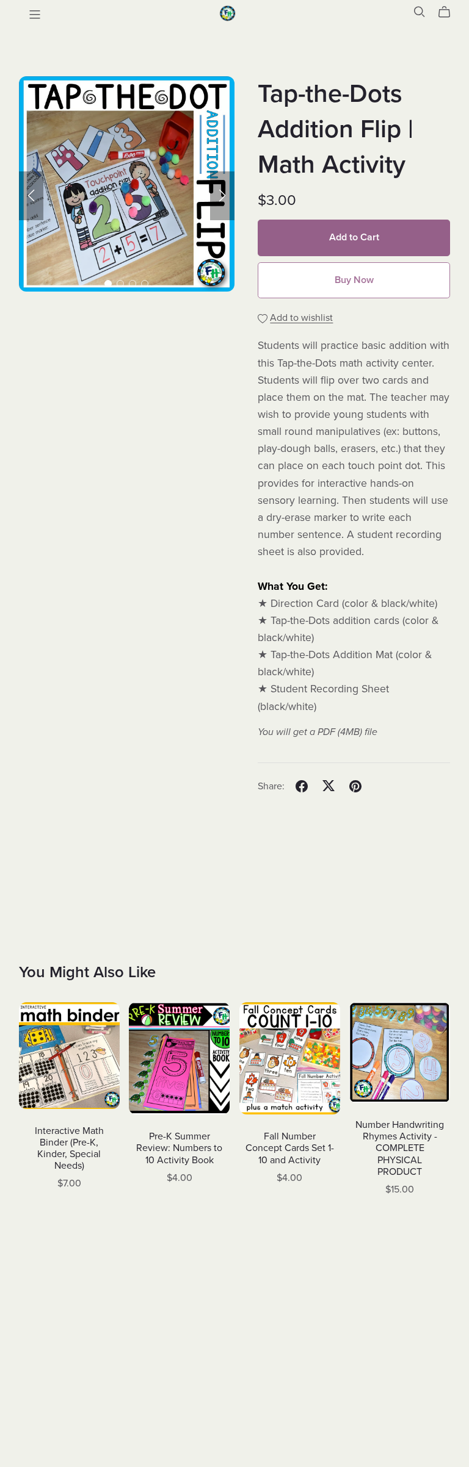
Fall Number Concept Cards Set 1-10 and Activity (289, 1148)
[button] (31, 195)
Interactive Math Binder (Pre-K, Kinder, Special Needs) (69, 1148)
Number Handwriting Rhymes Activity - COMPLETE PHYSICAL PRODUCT (399, 1148)
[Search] (419, 12)
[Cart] (449, 12)
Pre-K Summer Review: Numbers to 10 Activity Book (179, 1148)
